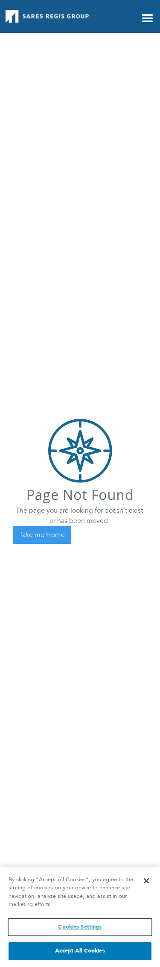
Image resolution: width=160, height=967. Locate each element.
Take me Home (42, 535)
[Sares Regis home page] (47, 16)
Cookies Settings (80, 926)
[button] (147, 17)
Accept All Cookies (80, 950)
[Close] (146, 880)
